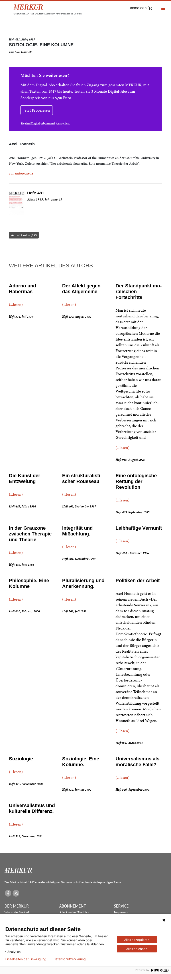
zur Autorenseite (21, 173)
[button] (163, 9)
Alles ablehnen (136, 949)
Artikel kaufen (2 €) (24, 235)
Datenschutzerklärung (69, 959)
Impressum (121, 912)
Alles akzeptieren (136, 940)
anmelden (138, 8)
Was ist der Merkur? (16, 912)
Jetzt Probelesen (36, 110)
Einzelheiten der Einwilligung (25, 959)
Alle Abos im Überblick (74, 912)
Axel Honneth (23, 52)
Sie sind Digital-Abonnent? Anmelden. (45, 123)
